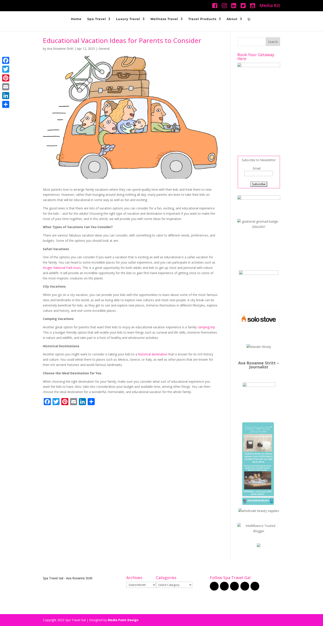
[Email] (5, 86)
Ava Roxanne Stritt (60, 48)
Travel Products (202, 19)
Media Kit (269, 5)
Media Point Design (123, 620)
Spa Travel (96, 19)
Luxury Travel (128, 19)
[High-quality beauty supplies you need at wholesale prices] (258, 511)
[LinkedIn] (5, 95)
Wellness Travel (164, 19)
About (232, 19)
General (103, 48)
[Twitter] (5, 69)
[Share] (5, 104)
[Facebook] (5, 60)
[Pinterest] (5, 78)
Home (76, 19)
